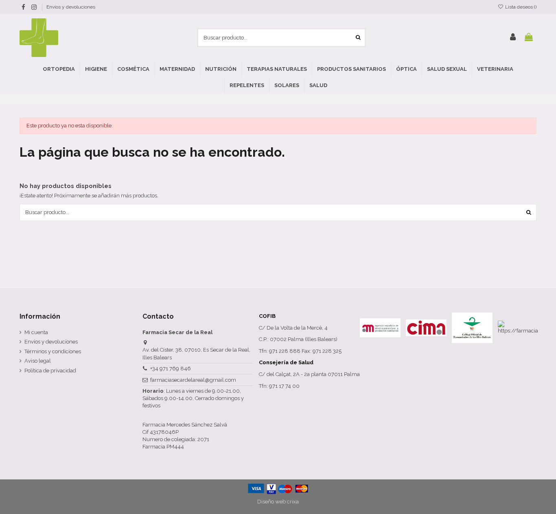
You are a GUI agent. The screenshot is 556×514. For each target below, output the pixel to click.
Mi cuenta (36, 332)
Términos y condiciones (52, 351)
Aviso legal (37, 361)
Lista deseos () (520, 7)
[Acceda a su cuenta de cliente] (513, 37)
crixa (293, 502)
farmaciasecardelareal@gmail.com (193, 380)
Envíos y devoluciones (70, 7)
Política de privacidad (50, 370)
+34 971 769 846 (170, 368)
